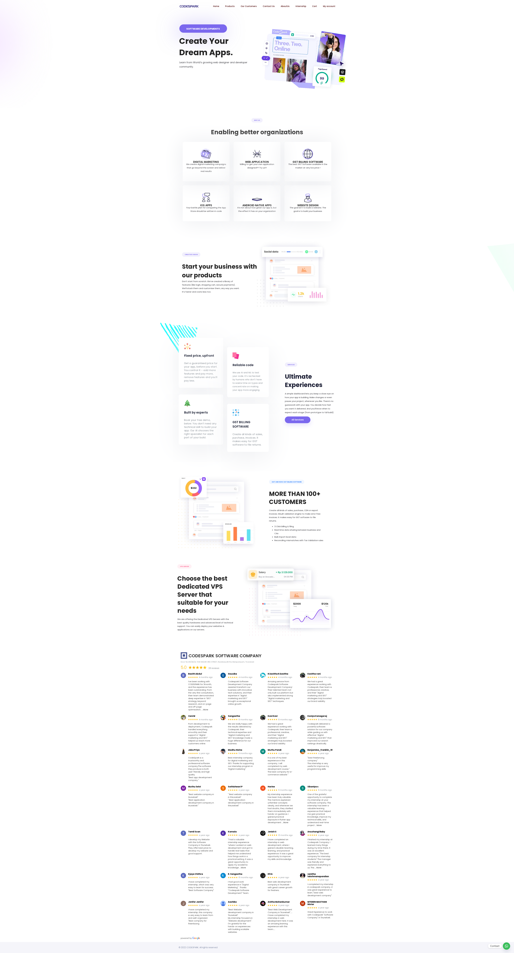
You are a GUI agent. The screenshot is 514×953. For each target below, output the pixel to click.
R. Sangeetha (235, 874)
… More (205, 709)
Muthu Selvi (194, 787)
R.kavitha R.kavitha (278, 674)
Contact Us (269, 6)
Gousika (232, 674)
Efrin (270, 874)
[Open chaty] (506, 946)
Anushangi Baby (316, 832)
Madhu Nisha (235, 750)
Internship (301, 6)
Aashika (232, 902)
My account (329, 6)
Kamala (232, 832)
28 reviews (213, 668)
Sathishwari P (235, 787)
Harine (271, 787)
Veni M (191, 716)
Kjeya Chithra (195, 874)
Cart (314, 6)
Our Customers (249, 6)
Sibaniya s (312, 787)
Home (216, 6)
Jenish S (272, 832)
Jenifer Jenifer (196, 902)
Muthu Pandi (274, 750)
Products (230, 6)
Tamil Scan (194, 832)
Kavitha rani (314, 674)
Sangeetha (234, 716)
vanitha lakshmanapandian (318, 875)
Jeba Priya (194, 750)
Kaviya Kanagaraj (317, 716)
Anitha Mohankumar (279, 902)
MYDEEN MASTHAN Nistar (317, 903)
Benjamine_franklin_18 (319, 750)
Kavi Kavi (272, 716)
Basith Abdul (195, 674)
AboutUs (285, 6)
